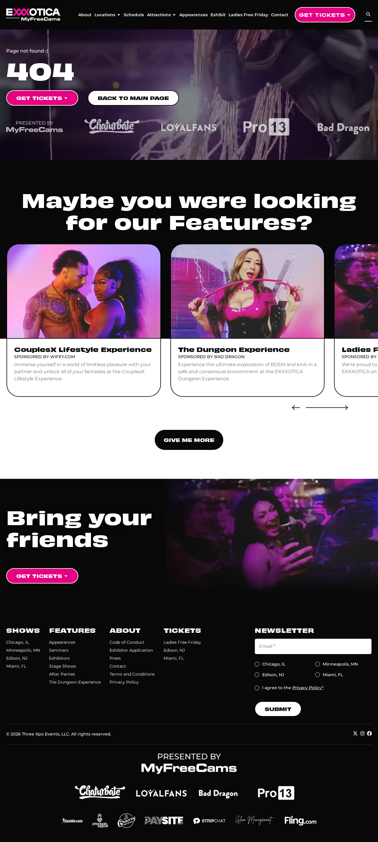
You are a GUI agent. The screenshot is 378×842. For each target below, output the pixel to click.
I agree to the (293, 687)
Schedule (134, 14)
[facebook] (369, 733)
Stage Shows (62, 666)
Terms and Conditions (132, 674)
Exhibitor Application (131, 650)
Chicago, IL (17, 642)
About (85, 14)
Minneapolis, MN (23, 650)
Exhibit (218, 14)
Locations (104, 14)
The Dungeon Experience (75, 682)
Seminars (59, 650)
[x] (355, 733)
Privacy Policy (124, 682)
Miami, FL (16, 666)
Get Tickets (322, 14)
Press (115, 658)
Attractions (159, 14)
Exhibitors (59, 658)
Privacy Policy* (308, 687)
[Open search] (368, 14)
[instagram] (362, 733)
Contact (279, 14)
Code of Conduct (127, 642)
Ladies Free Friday (248, 14)
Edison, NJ (16, 658)
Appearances (193, 14)
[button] (296, 407)
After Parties (62, 674)
